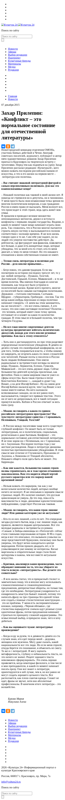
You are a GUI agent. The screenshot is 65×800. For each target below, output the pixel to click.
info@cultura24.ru (11, 781)
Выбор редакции (17, 54)
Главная (12, 96)
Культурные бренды (19, 60)
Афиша (12, 51)
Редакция (13, 69)
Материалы (14, 63)
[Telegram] (13, 146)
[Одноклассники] (8, 146)
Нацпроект (14, 57)
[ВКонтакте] (3, 146)
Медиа (12, 66)
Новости (13, 48)
